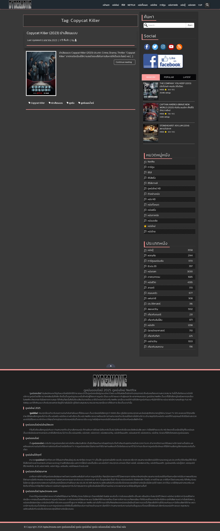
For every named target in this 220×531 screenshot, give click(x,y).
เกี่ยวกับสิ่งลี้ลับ (155, 320)
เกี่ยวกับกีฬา (154, 336)
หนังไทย (153, 5)
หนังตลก (192, 5)
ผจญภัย (152, 255)
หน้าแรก (106, 5)
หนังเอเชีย (152, 221)
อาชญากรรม (154, 277)
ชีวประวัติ (152, 266)
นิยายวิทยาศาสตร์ (156, 330)
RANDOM (150, 77)
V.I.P (200, 5)
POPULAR (169, 77)
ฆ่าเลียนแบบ (57, 102)
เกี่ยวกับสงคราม (155, 347)
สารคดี (151, 288)
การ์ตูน (163, 5)
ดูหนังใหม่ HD (154, 188)
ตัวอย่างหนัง (154, 194)
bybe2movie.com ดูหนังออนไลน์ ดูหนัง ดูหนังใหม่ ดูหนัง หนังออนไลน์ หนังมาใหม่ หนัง (84, 527)
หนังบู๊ (182, 5)
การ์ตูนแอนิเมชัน (156, 261)
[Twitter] (155, 47)
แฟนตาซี (152, 298)
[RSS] (179, 47)
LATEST (187, 77)
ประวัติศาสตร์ (154, 304)
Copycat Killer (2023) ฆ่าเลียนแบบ (52, 33)
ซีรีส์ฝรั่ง (152, 178)
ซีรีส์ (123, 5)
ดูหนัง (71, 102)
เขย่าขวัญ (152, 341)
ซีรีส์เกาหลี (153, 183)
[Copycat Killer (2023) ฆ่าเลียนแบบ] (41, 73)
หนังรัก (151, 325)
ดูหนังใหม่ (34, 413)
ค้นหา (190, 25)
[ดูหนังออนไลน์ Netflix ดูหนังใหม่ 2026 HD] (20, 5)
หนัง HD (151, 199)
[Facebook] (147, 47)
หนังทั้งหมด (143, 5)
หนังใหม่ (115, 5)
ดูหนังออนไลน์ (87, 102)
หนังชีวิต (152, 282)
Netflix (131, 5)
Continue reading (124, 62)
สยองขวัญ (153, 309)
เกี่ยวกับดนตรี (154, 314)
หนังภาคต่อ (173, 5)
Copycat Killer (37, 102)
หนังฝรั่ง (152, 210)
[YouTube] (171, 47)
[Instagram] (163, 47)
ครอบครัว (152, 293)
